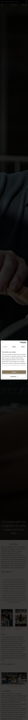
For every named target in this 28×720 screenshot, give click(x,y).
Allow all (14, 372)
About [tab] (23, 346)
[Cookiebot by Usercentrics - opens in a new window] (20, 343)
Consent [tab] (5, 346)
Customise (13, 376)
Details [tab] (14, 346)
